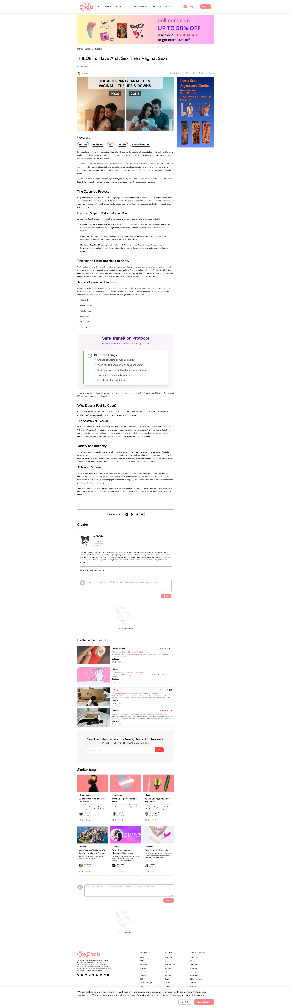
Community (194, 964)
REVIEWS (108, 7)
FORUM (118, 7)
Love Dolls (143, 972)
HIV (111, 144)
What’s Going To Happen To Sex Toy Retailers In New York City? (92, 851)
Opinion (167, 979)
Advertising (194, 986)
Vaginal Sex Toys (119, 648)
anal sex (83, 144)
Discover (193, 983)
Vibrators (116, 690)
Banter (148, 795)
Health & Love (85, 795)
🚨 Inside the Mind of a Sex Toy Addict (91, 800)
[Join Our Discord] (86, 975)
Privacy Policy (194, 975)
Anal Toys (143, 968)
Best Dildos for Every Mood (157, 850)
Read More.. (115, 659)
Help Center (194, 957)
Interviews (168, 972)
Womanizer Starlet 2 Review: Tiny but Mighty (130, 652)
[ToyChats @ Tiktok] (90, 975)
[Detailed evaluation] (125, 361)
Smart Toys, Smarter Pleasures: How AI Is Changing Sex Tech (121, 851)
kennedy (98, 536)
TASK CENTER (156, 7)
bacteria (122, 144)
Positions (168, 975)
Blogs (87, 48)
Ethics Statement (196, 979)
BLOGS (126, 7)
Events (167, 986)
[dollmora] (145, 29)
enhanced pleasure (140, 144)
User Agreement (195, 972)
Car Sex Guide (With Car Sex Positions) (128, 672)
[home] (86, 6)
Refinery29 (103, 219)
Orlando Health (116, 288)
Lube (141, 986)
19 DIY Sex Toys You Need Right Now (157, 800)
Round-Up (149, 847)
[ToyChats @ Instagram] (82, 975)
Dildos (142, 961)
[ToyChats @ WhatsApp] (108, 975)
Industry (83, 847)
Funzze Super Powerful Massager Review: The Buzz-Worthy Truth (139, 714)
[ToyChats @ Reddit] (93, 975)
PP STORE (168, 7)
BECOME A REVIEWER (140, 7)
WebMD (120, 236)
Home (80, 48)
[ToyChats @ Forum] (97, 975)
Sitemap (193, 961)
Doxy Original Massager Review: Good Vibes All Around (135, 693)
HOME (100, 7)
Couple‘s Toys (145, 975)
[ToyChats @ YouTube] (101, 975)
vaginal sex (98, 144)
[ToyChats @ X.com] (78, 975)
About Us (193, 968)
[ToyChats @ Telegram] (105, 975)
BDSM (142, 979)
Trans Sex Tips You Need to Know (125, 800)
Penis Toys (143, 964)
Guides (115, 669)
